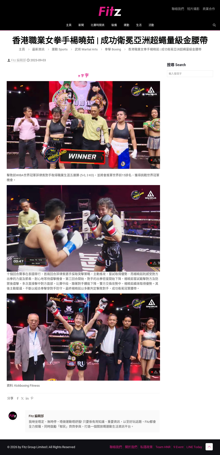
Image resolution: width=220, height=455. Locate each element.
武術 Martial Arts (86, 49)
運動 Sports (60, 49)
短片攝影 (193, 9)
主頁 (22, 49)
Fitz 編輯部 (18, 60)
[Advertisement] (190, 134)
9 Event (178, 447)
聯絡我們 (178, 9)
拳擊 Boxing (113, 49)
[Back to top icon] (209, 446)
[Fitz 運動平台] (110, 10)
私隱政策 (146, 447)
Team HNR (163, 447)
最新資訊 (38, 49)
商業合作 (209, 9)
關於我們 (131, 447)
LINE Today (194, 447)
